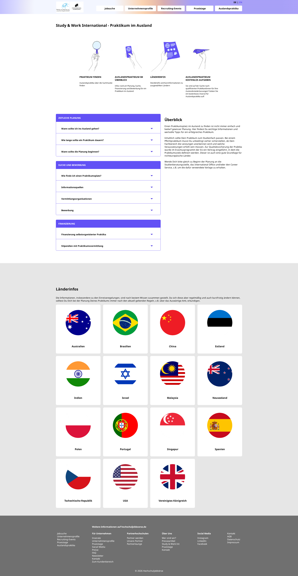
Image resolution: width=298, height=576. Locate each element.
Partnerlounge (134, 543)
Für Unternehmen (101, 533)
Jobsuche (110, 8)
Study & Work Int (170, 543)
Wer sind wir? (169, 537)
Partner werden (135, 537)
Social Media (98, 546)
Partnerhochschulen (138, 533)
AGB (229, 536)
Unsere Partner (135, 540)
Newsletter (97, 555)
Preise (95, 549)
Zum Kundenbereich (102, 561)
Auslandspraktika (229, 8)
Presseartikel (168, 540)
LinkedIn (201, 540)
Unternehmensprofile (140, 8)
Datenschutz (233, 539)
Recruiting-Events (171, 8)
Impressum (233, 542)
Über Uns (167, 533)
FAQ (94, 552)
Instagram (202, 537)
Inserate (96, 537)
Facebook (202, 543)
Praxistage (200, 8)
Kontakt (96, 558)
